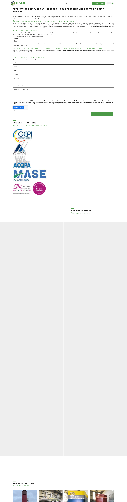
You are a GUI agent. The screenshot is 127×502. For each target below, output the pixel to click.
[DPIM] (20, 3)
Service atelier (65, 226)
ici (66, 103)
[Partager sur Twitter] (110, 3)
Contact (85, 3)
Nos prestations (67, 3)
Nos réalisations (77, 3)
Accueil (49, 3)
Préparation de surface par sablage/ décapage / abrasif (76, 218)
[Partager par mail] (112, 3)
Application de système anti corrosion (71, 222)
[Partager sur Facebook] (107, 3)
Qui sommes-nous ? (57, 3)
